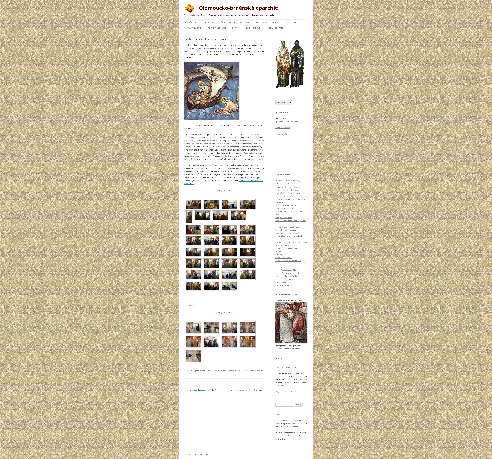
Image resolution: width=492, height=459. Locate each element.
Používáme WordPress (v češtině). (196, 454)
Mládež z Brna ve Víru (283, 257)
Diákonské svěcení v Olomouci (287, 224)
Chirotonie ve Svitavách (284, 196)
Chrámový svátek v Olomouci (286, 190)
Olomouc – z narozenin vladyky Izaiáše (290, 221)
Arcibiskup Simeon (282, 128)
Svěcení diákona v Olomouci (286, 208)
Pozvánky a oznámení (217, 28)
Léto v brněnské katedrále (285, 184)
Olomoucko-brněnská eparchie (238, 7)
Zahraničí (236, 28)
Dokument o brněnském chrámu (287, 276)
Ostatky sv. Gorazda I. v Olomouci (288, 187)
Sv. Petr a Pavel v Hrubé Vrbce (287, 227)
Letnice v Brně (280, 282)
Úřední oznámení (228, 22)
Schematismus (261, 22)
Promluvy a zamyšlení (193, 28)
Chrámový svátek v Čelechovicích (288, 261)
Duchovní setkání (282, 254)
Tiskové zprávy (209, 22)
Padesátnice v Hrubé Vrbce (286, 279)
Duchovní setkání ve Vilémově (287, 233)
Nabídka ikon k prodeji (276, 28)
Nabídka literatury (253, 28)
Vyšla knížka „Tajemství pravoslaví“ (200, 390)
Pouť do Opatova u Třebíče (285, 205)
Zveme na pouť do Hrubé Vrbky (287, 181)
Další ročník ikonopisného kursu (287, 193)
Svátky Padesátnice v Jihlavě (286, 270)
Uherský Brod (280, 267)
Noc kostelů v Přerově (283, 285)
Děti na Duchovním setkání (285, 230)
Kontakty (276, 22)
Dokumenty (245, 22)
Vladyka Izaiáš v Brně (283, 217)
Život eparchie (292, 22)
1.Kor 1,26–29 (280, 367)
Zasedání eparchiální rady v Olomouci (248, 390)
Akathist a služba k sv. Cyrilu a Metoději (290, 264)
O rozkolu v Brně (281, 134)
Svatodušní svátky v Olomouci (287, 273)
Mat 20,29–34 (291, 367)
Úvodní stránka (191, 22)
